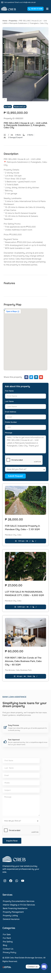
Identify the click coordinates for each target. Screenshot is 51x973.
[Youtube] (23, 881)
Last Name (9, 401)
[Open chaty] (44, 966)
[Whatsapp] (17, 881)
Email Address (10, 412)
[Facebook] (11, 881)
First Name (9, 391)
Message (8, 433)
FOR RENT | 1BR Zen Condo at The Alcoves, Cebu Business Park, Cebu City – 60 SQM (23, 661)
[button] (26, 377)
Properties (13, 21)
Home (4, 21)
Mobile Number (11, 422)
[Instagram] (5, 881)
